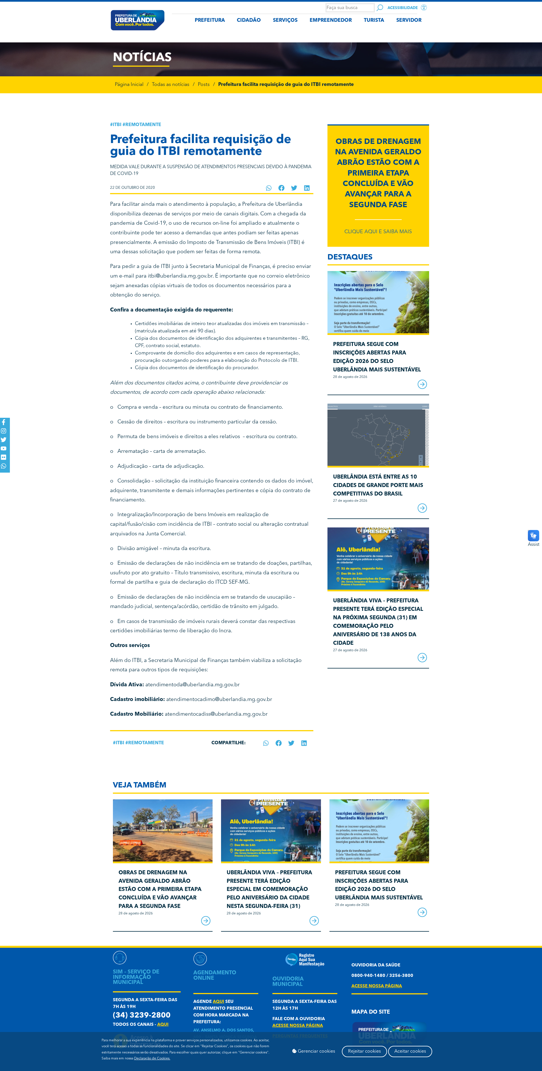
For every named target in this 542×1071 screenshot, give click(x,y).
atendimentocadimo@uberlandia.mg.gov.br (219, 699)
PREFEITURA (210, 20)
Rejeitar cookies (364, 1051)
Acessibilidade (403, 8)
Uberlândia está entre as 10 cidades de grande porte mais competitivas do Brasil (378, 486)
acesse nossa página (297, 1026)
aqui (163, 1025)
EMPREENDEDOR (331, 20)
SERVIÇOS (285, 20)
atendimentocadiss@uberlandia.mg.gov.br (216, 714)
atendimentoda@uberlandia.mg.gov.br (192, 685)
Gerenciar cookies (316, 1051)
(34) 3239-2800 (142, 1016)
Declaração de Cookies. (152, 1058)
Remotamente (143, 125)
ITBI (117, 125)
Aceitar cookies (410, 1051)
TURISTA (374, 20)
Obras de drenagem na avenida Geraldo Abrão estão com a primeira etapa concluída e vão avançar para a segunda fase (378, 173)
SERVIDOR (408, 20)
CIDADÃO (249, 20)
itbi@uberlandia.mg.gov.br (180, 276)
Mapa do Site (370, 1012)
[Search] (379, 7)
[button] (269, 188)
